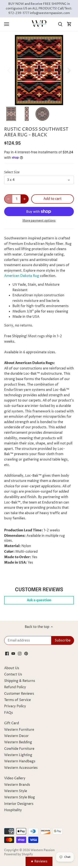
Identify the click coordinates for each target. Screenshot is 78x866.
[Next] (68, 70)
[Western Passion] (39, 24)
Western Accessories (21, 767)
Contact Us (13, 674)
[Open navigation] (6, 24)
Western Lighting (18, 755)
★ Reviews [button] (39, 861)
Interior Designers (18, 803)
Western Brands (17, 784)
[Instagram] (19, 653)
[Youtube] (13, 653)
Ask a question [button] (39, 600)
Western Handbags (19, 761)
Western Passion (43, 850)
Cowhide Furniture (19, 748)
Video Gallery (14, 778)
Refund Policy (15, 687)
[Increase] (24, 199)
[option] (39, 70)
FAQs (8, 712)
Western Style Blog (19, 797)
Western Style (15, 791)
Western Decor (16, 736)
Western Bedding (18, 742)
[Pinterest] (26, 653)
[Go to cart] (69, 24)
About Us (11, 668)
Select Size (12, 172)
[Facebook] (7, 653)
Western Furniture (19, 729)
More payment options (39, 220)
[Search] (60, 24)
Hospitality (13, 810)
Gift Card (11, 723)
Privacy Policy (15, 706)
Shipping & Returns (19, 681)
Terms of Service (17, 700)
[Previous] (9, 70)
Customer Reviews (19, 693)
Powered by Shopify (18, 854)
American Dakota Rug (21, 276)
